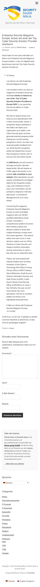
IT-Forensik (6, 504)
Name (5, 382)
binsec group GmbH (12, 445)
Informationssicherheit (10, 500)
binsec (11, 328)
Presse (5, 523)
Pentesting (6, 519)
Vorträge (5, 553)
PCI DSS (5, 515)
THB (4, 545)
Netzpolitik (6, 512)
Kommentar (7, 353)
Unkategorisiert (8, 535)
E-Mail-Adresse (8, 393)
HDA (4, 541)
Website (5, 403)
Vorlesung (6, 538)
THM (4, 549)
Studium (5, 531)
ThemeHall (31, 573)
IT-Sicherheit (7, 508)
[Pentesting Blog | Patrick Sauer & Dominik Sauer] (20, 18)
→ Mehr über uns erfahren (14, 464)
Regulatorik (6, 527)
